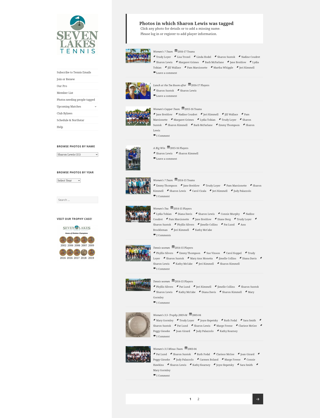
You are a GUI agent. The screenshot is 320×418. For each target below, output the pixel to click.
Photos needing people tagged (76, 100)
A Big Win (159, 148)
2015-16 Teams (193, 109)
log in (155, 34)
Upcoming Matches (69, 106)
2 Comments (163, 235)
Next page (257, 399)
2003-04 (196, 315)
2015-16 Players (179, 148)
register (170, 34)
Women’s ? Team (163, 51)
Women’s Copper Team (166, 109)
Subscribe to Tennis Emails (74, 72)
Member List (65, 93)
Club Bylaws (64, 113)
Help (60, 127)
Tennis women (161, 247)
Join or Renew (66, 79)
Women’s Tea (160, 208)
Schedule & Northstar (70, 120)
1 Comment (163, 135)
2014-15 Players (183, 208)
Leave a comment (166, 72)
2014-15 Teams (186, 180)
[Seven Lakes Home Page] (77, 34)
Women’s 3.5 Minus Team (168, 348)
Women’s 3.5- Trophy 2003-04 (170, 315)
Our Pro (62, 86)
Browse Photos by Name (76, 146)
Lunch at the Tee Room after (169, 85)
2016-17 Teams (186, 51)
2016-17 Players (200, 85)
